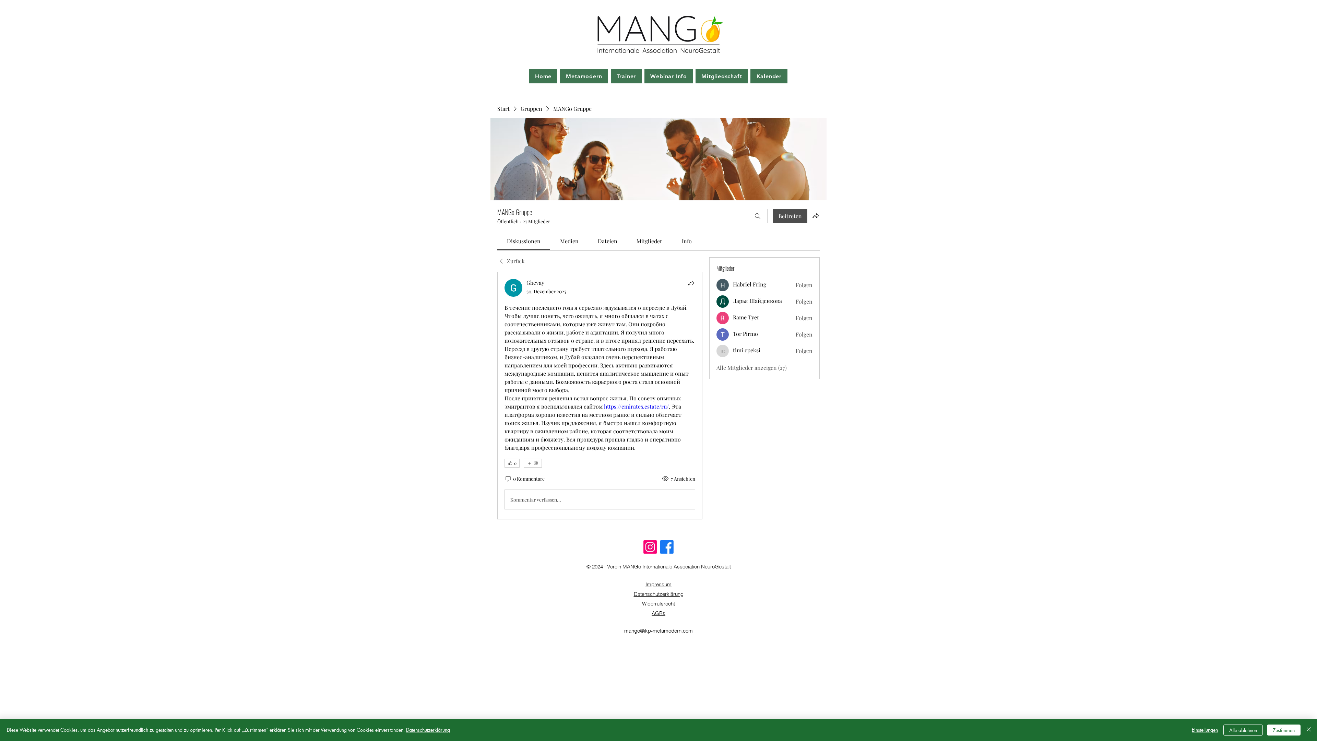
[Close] (1309, 730)
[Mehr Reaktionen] (533, 463)
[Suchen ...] (758, 216)
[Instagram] (650, 547)
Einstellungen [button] (1205, 730)
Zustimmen (1284, 730)
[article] (599, 395)
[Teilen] (691, 283)
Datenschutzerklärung (659, 594)
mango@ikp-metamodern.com (658, 630)
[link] (524, 241)
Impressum (658, 584)
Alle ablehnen (1243, 730)
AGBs (658, 613)
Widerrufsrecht (658, 603)
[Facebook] (667, 547)
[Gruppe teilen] (815, 216)
